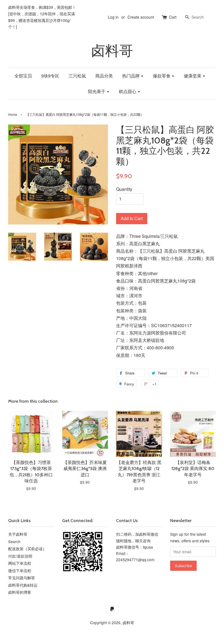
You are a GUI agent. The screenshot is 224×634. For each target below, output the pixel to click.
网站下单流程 (19, 563)
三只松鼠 (77, 76)
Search (14, 541)
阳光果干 (97, 91)
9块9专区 (50, 76)
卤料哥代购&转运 (22, 585)
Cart (172, 17)
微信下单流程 (19, 570)
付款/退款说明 (20, 556)
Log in (113, 17)
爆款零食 (162, 76)
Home (12, 114)
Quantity (124, 189)
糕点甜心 (128, 91)
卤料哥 (112, 50)
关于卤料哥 (17, 534)
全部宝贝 (23, 76)
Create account (141, 17)
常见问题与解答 (21, 577)
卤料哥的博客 (19, 592)
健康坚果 (193, 76)
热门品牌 (131, 76)
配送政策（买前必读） (27, 548)
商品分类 (104, 76)
